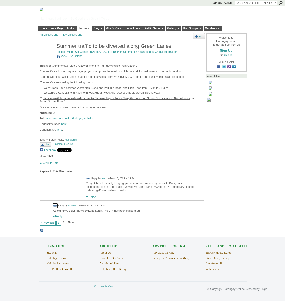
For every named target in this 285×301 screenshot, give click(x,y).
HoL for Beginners (58, 263)
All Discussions (49, 34)
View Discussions (71, 56)
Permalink (88, 178)
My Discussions (72, 34)
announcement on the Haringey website (69, 118)
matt (104, 178)
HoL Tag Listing (56, 258)
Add (201, 36)
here (64, 124)
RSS (42, 230)
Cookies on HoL (215, 263)
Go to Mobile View (103, 286)
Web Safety (212, 269)
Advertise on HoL (163, 252)
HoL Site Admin (78, 51)
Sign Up (217, 3)
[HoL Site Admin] (47, 55)
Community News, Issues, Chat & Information (150, 51)
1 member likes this (63, 144)
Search (281, 3)
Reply (91, 196)
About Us (105, 252)
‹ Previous (47, 222)
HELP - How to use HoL (61, 269)
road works (71, 139)
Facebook (50, 150)
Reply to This (49, 163)
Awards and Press (110, 263)
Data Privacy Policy (217, 258)
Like (47, 144)
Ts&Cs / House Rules (218, 252)
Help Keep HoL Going (113, 269)
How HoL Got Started (112, 258)
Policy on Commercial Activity (171, 258)
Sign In (228, 3)
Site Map (52, 252)
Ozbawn (72, 205)
